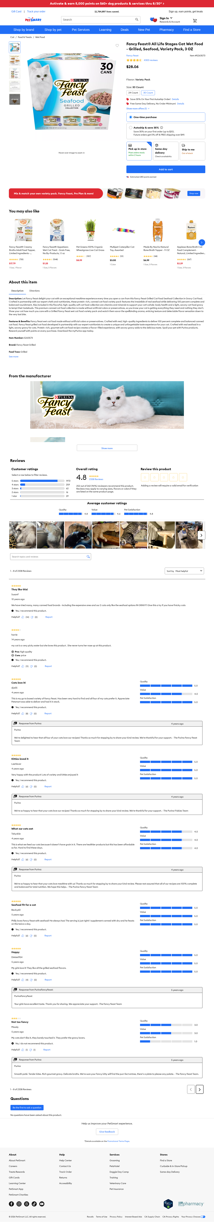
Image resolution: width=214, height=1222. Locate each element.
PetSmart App (16, 1189)
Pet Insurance (117, 1189)
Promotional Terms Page (118, 1141)
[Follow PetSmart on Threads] (26, 1203)
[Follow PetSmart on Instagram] (19, 1203)
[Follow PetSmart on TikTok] (34, 1203)
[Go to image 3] (15, 73)
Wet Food (40, 37)
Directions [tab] (34, 290)
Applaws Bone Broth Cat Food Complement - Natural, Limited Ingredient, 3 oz (191, 250)
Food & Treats (25, 37)
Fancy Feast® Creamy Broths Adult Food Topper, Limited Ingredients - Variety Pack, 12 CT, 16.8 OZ (23, 250)
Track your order (36, 11)
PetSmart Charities (18, 1194)
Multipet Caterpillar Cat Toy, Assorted (122, 248)
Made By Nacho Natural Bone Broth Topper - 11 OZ (156, 248)
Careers (13, 1166)
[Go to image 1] (15, 47)
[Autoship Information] (161, 127)
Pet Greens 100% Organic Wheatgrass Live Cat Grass (90, 248)
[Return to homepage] (33, 19)
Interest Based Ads (133, 1216)
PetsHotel (114, 1166)
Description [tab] (17, 290)
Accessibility (65, 1183)
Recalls (90, 1216)
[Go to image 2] (15, 60)
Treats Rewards (17, 1171)
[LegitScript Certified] (168, 1204)
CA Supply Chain (152, 1216)
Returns (63, 1177)
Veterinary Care (118, 1183)
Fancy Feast (132, 55)
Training (114, 1177)
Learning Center (17, 1183)
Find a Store (166, 1160)
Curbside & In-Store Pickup (173, 1166)
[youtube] (41, 1203)
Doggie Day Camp (119, 1171)
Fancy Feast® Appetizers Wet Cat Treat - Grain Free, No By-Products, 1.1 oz (56, 250)
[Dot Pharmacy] (191, 1204)
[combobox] (101, 19)
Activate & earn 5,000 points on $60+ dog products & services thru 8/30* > (107, 3)
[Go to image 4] (15, 86)
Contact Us (65, 1166)
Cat (12, 37)
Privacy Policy (116, 1216)
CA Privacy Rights (171, 1216)
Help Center (65, 1160)
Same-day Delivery (170, 1171)
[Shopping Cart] (199, 21)
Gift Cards (14, 1177)
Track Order (65, 1171)
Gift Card (16, 11)
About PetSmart (17, 1160)
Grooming (115, 1160)
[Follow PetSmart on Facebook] (11, 1203)
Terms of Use (101, 1216)
